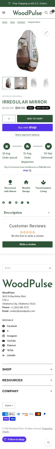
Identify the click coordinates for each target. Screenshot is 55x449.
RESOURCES (12, 380)
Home (4, 22)
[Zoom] (46, 32)
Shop (12, 22)
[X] (10, 202)
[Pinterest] (17, 202)
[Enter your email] (50, 268)
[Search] (46, 12)
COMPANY (10, 391)
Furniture (21, 22)
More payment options (27, 134)
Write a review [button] (28, 244)
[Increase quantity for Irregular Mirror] (13, 118)
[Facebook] (4, 202)
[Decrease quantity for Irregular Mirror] (4, 118)
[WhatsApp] (23, 202)
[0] (51, 12)
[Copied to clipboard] (28, 202)
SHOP (6, 369)
